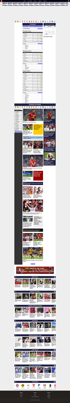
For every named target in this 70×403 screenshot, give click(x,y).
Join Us (21, 396)
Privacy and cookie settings (35, 396)
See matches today (48, 36)
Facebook (48, 395)
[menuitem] (7, 1)
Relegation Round (27, 51)
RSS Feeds (48, 396)
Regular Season (26, 70)
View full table (18, 131)
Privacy (35, 395)
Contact (21, 395)
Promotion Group (27, 31)
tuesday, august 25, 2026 (49, 24)
